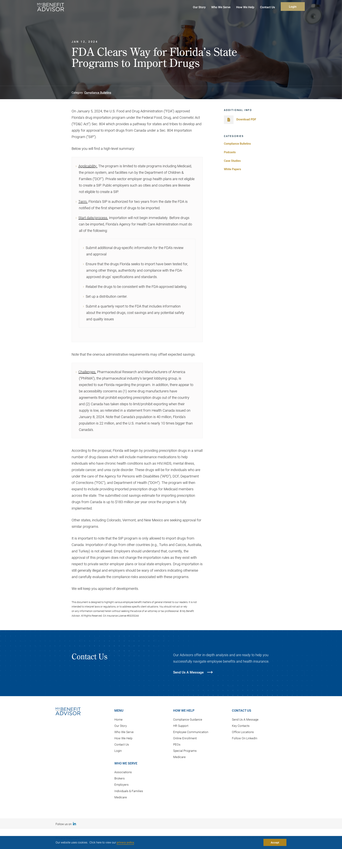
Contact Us (121, 744)
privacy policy (125, 842)
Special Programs (185, 751)
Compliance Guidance (187, 719)
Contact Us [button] (267, 7)
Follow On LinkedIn (244, 738)
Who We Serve (124, 732)
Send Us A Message (245, 719)
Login (292, 6)
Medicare (120, 797)
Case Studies (232, 160)
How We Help (123, 738)
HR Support (180, 726)
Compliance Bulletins (97, 92)
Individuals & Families (128, 791)
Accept (275, 842)
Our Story (120, 726)
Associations (123, 772)
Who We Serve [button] (220, 7)
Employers (121, 784)
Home (118, 719)
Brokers (119, 778)
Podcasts (230, 152)
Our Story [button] (199, 7)
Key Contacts (241, 726)
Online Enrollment (185, 738)
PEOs (176, 744)
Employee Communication (190, 732)
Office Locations (243, 732)
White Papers (232, 169)
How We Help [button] (245, 7)
